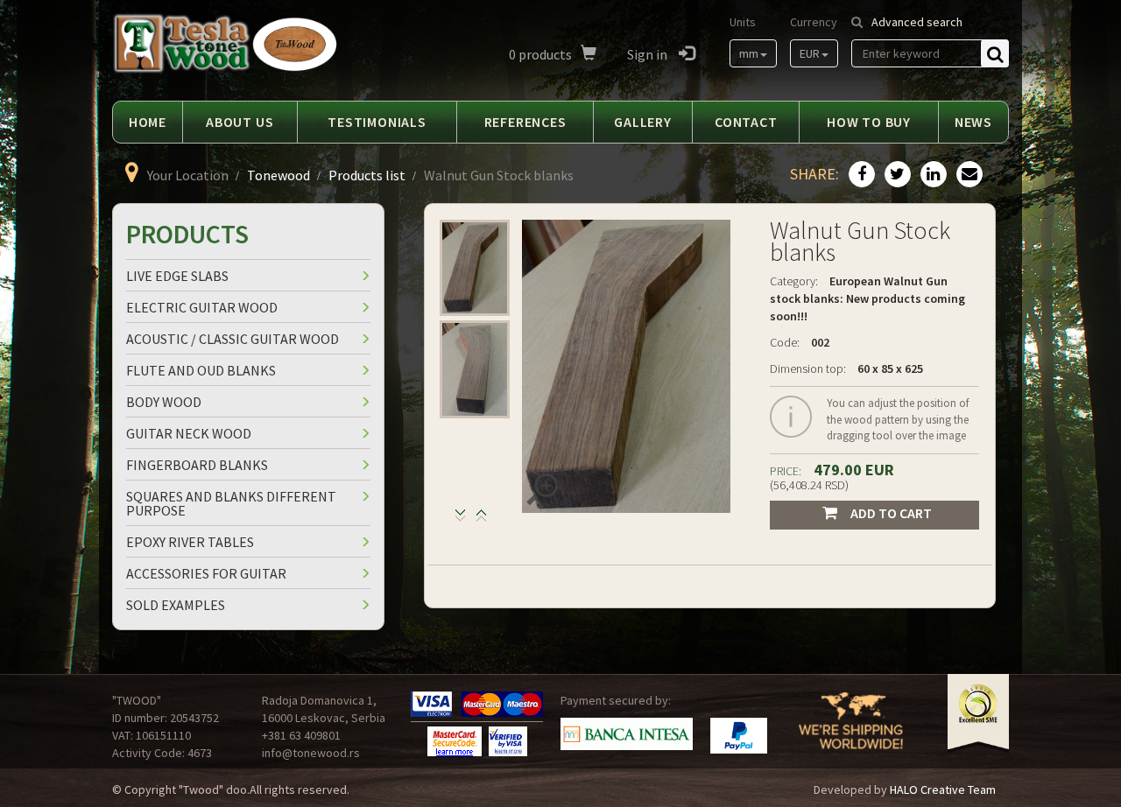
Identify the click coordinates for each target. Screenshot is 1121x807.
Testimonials (377, 121)
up (460, 519)
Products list (366, 175)
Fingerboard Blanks (197, 465)
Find (995, 53)
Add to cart (891, 513)
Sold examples (175, 605)
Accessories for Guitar (206, 573)
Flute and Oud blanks (201, 370)
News (973, 121)
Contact (746, 121)
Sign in (648, 54)
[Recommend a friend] (967, 175)
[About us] (851, 731)
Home (147, 121)
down (481, 519)
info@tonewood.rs (311, 753)
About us (239, 121)
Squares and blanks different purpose (231, 503)
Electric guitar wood (202, 307)
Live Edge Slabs (177, 275)
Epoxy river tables (190, 542)
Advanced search (916, 22)
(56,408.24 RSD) (809, 485)
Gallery (643, 121)
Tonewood (278, 175)
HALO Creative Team (943, 789)
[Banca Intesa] (626, 734)
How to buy (869, 121)
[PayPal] (738, 736)
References (525, 121)
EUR (810, 53)
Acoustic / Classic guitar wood (232, 338)
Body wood (163, 402)
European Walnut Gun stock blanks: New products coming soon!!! (867, 298)
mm (748, 53)
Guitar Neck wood (188, 433)
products (540, 54)
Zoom (542, 489)
